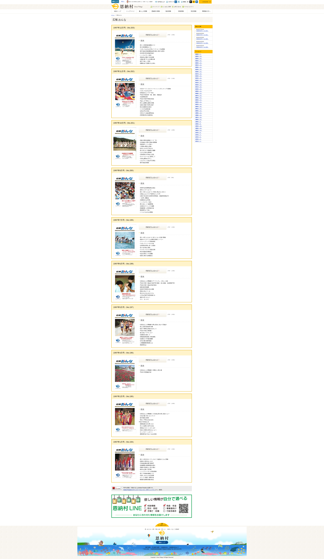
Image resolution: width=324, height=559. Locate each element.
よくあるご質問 (167, 6)
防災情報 (193, 11)
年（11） (198, 104)
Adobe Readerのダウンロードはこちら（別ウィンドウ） (139, 489)
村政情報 (181, 11)
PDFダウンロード (152, 35)
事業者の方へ (206, 11)
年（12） (198, 58)
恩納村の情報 (156, 11)
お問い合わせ (177, 6)
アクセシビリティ (189, 6)
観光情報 (168, 11)
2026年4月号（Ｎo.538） (202, 47)
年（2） (198, 139)
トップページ (130, 11)
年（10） (198, 106)
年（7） (198, 54)
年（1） (198, 141)
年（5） (198, 137)
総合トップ (115, 1)
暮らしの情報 (143, 11)
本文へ (122, 1)
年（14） (198, 126)
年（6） (198, 132)
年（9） (198, 121)
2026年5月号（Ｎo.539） (202, 43)
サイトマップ (155, 6)
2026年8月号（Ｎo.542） (202, 30)
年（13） (198, 56)
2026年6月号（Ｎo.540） (202, 39)
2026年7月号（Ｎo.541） (202, 35)
